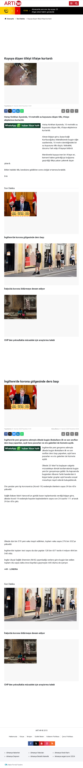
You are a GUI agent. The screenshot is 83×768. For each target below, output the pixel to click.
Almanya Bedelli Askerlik (39, 756)
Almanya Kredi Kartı (62, 753)
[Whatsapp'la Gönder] (22, 111)
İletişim (29, 737)
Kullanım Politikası (53, 737)
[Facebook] (6, 111)
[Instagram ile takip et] (47, 743)
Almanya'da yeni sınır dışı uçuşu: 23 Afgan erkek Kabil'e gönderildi (45, 10)
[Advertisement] (41, 38)
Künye (22, 737)
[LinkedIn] (18, 111)
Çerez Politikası (67, 737)
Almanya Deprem (12, 756)
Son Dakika (21, 19)
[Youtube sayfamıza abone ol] (41, 743)
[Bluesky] (14, 111)
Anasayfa (10, 19)
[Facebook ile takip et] (30, 743)
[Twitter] (10, 111)
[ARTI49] (12, 3)
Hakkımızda (13, 737)
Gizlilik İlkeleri (39, 737)
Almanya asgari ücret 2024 (65, 756)
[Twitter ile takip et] (36, 743)
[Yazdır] (63, 111)
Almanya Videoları (37, 753)
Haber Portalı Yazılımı (15, 765)
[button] (67, 111)
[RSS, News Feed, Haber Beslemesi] (52, 743)
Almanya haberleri (13, 753)
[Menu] (71, 3)
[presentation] (12, 10)
